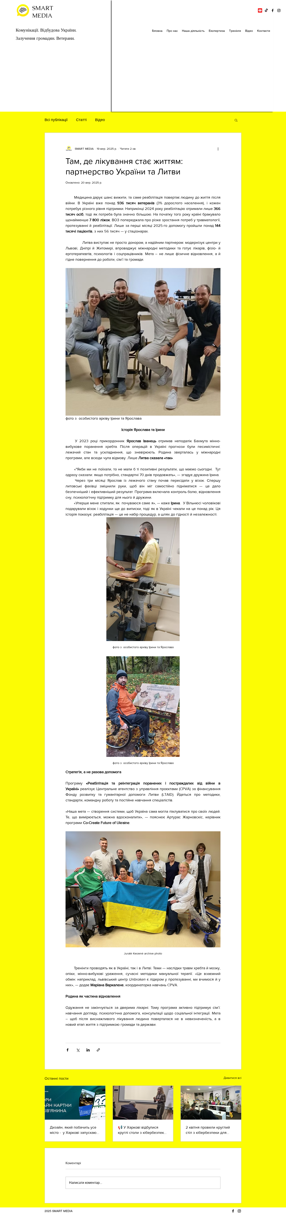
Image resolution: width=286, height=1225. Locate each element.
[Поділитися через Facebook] (68, 1050)
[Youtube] (260, 10)
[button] (236, 120)
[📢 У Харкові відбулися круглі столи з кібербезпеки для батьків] (143, 1103)
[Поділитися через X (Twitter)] (78, 1050)
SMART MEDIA (42, 11)
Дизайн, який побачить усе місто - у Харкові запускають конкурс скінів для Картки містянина (75, 1130)
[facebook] (273, 10)
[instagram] (279, 10)
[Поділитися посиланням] (98, 1050)
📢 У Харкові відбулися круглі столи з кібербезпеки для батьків (142, 1130)
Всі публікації (56, 120)
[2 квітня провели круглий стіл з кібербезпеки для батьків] (211, 1103)
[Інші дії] (217, 148)
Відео (100, 120)
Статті (81, 120)
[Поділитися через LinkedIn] (88, 1050)
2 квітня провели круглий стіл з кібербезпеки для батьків (208, 1130)
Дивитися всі (232, 1077)
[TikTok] (266, 10)
